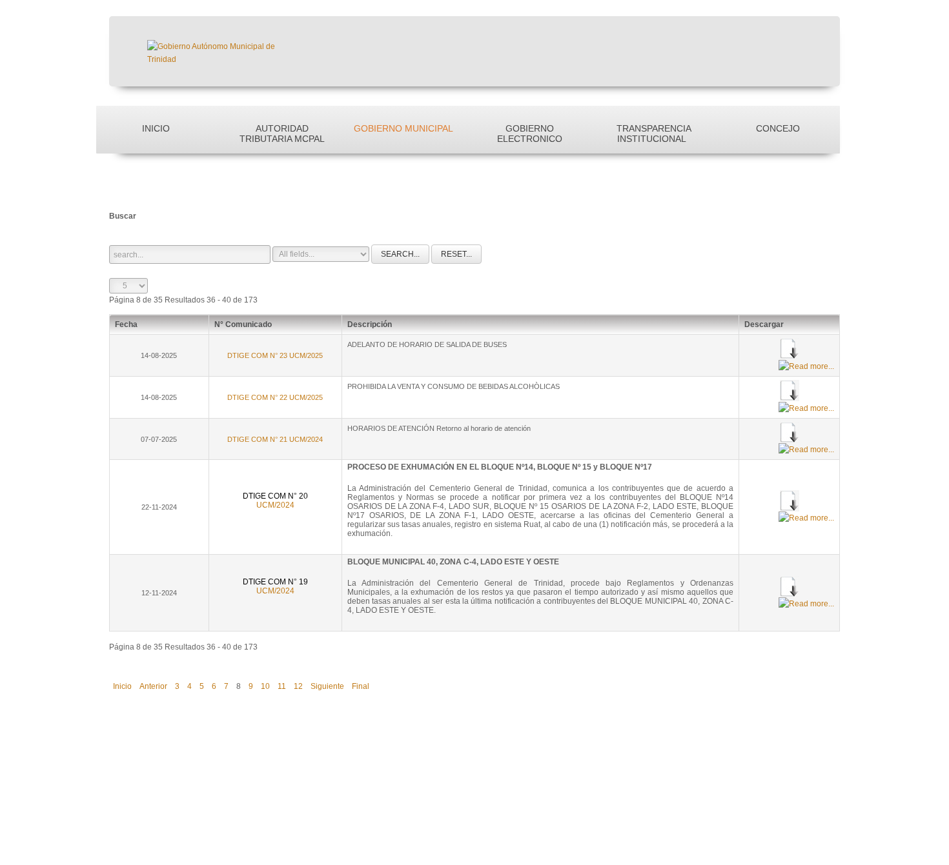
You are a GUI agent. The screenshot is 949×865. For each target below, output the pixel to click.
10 (265, 686)
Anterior (153, 686)
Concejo (778, 128)
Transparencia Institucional (654, 133)
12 (298, 686)
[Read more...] (806, 365)
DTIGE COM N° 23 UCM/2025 (275, 355)
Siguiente (327, 686)
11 (282, 686)
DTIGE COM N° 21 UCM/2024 (275, 439)
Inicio (156, 128)
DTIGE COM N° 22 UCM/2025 (275, 397)
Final (360, 686)
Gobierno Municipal (403, 128)
